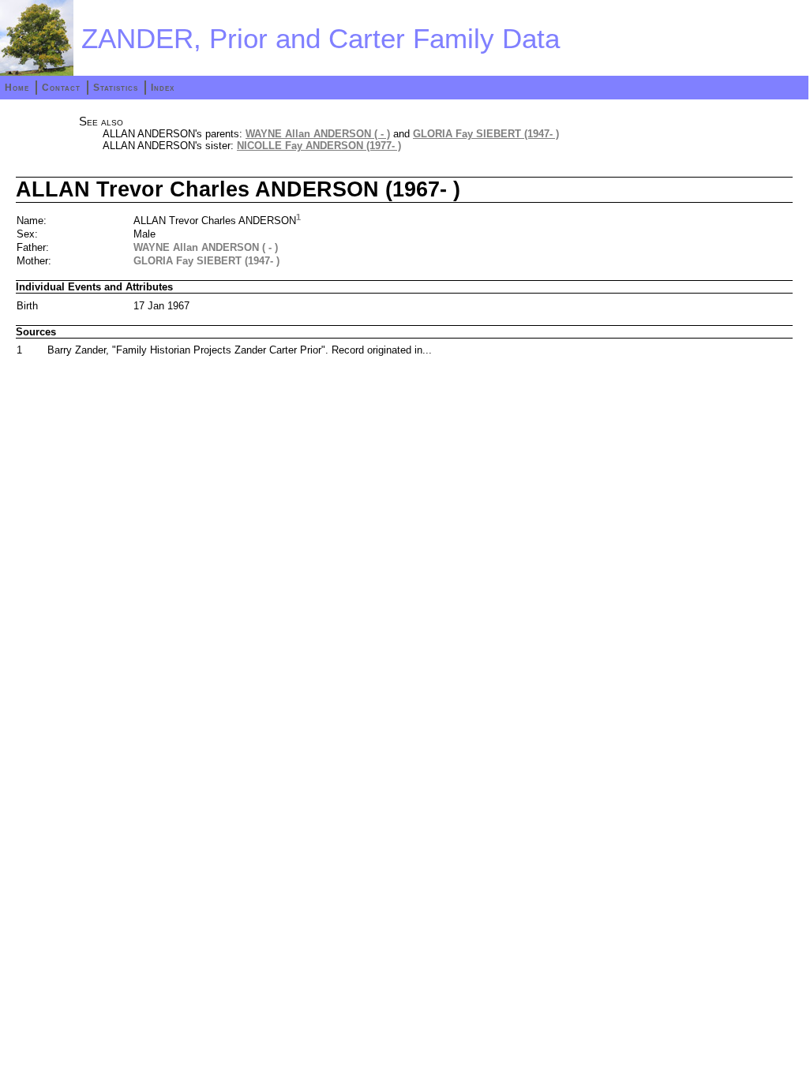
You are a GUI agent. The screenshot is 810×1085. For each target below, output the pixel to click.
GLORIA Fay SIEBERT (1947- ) (486, 134)
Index (162, 87)
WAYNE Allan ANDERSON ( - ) (318, 134)
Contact (61, 87)
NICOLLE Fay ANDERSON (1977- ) (319, 146)
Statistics (115, 87)
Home (17, 87)
